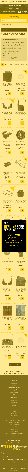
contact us (12, 8)
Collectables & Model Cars (14, 387)
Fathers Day (14, 389)
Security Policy (14, 429)
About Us (14, 411)
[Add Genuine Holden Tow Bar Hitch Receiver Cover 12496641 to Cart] (9, 93)
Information (14, 415)
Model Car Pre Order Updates (14, 435)
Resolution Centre (14, 404)
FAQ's (14, 418)
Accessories (14, 383)
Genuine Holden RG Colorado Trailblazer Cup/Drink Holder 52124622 (7, 143)
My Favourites (14, 402)
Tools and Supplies (14, 392)
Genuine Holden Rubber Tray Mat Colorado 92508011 (20, 348)
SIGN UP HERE (14, 246)
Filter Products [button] (7, 30)
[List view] (5, 64)
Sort (11, 64)
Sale (14, 394)
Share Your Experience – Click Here (14, 442)
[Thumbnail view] (2, 64)
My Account (14, 400)
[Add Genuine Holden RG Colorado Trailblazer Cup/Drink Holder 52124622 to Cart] (9, 152)
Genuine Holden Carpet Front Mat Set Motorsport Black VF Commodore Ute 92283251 (7, 320)
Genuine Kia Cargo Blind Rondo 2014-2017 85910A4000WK (7, 201)
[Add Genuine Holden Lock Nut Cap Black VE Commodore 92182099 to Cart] (22, 210)
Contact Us (14, 413)
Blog (14, 417)
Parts (14, 390)
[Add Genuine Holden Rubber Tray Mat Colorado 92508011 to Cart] (22, 357)
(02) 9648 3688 (7, 453)
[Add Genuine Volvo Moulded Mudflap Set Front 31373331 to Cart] (9, 123)
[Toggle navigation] (19, 12)
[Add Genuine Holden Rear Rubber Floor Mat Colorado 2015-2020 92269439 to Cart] (22, 269)
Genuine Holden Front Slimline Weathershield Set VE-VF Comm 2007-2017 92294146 (7, 348)
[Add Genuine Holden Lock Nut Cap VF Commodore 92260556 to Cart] (9, 269)
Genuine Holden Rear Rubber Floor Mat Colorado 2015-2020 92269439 (21, 260)
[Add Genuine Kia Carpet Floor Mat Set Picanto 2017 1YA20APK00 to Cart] (22, 93)
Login (17, 8)
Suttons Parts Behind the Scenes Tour (14, 433)
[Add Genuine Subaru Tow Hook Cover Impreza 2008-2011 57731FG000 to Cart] (9, 181)
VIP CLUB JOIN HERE (14, 5)
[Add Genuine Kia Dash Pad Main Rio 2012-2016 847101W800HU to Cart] (22, 181)
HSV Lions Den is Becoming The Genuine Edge (14, 420)
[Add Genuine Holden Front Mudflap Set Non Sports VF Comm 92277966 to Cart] (9, 298)
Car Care (14, 385)
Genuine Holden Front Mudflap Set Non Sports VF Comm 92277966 (7, 289)
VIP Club (14, 405)
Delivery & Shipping (14, 422)
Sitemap (14, 436)
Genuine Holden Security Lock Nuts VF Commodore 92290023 (20, 318)
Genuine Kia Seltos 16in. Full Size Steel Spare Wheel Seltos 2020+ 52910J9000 (20, 143)
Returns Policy (14, 427)
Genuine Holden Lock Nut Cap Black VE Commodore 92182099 (20, 201)
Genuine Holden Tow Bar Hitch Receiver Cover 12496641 (7, 84)
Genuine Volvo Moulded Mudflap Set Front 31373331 (7, 113)
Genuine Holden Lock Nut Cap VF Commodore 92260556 (7, 260)
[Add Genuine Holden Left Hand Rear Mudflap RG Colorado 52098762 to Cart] (22, 123)
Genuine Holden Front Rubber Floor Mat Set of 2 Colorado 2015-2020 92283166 (21, 289)
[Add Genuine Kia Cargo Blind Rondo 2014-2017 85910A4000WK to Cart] (9, 210)
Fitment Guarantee (14, 431)
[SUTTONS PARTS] (8, 11)
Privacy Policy (14, 426)
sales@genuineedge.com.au (10, 456)
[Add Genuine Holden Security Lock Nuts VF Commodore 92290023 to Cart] (22, 327)
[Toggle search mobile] (22, 12)
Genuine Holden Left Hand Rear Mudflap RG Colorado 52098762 (20, 113)
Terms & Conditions (14, 424)
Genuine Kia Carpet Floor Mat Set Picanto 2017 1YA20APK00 (21, 84)
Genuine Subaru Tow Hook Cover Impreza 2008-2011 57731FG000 (7, 172)
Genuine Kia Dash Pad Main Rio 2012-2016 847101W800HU (21, 172)
